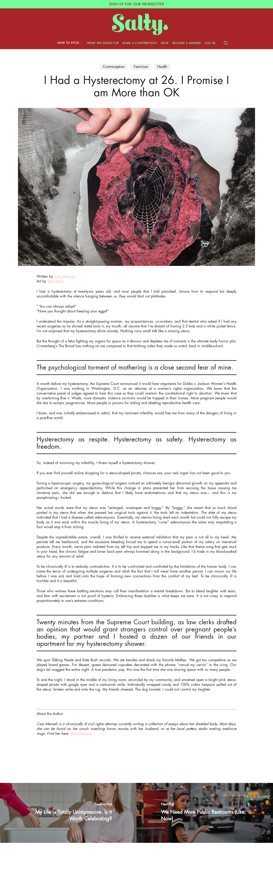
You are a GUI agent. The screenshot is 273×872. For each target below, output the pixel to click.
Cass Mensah (64, 276)
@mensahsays (81, 733)
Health (162, 67)
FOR (136, 4)
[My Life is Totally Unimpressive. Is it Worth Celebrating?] (68, 813)
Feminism (141, 67)
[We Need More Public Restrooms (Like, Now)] (204, 813)
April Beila (55, 281)
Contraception (114, 67)
